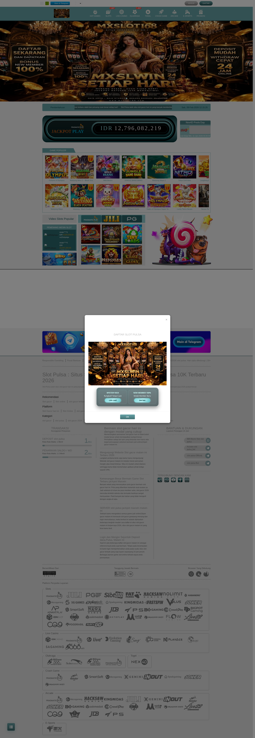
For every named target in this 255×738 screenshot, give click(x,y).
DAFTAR (142, 400)
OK (127, 417)
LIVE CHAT (113, 400)
